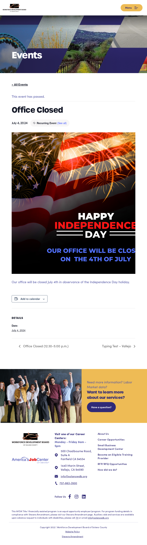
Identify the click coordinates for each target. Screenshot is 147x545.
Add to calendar (30, 299)
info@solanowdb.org (74, 476)
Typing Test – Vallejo (117, 346)
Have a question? (101, 407)
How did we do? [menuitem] (107, 469)
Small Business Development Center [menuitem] (110, 447)
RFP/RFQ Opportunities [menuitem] (112, 464)
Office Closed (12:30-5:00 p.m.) (45, 346)
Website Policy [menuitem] (72, 531)
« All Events (20, 84)
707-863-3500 (68, 483)
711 (77, 517)
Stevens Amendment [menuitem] (72, 536)
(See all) (62, 123)
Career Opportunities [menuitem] (111, 439)
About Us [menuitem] (103, 433)
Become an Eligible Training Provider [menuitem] (115, 456)
